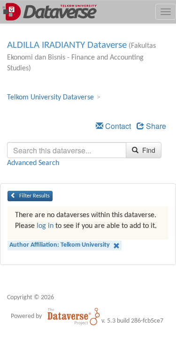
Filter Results (34, 196)
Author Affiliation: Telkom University (60, 245)
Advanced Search (33, 163)
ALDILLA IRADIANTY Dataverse (67, 45)
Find (147, 150)
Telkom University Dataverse (50, 97)
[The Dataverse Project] (73, 316)
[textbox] (66, 150)
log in (45, 226)
